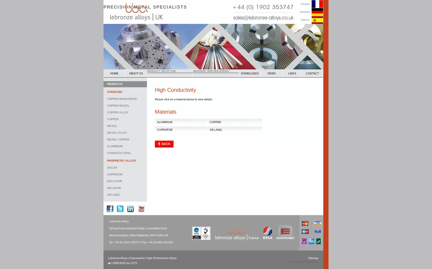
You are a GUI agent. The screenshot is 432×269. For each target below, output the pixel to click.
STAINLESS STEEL (119, 153)
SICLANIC (113, 194)
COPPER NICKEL (118, 105)
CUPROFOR (115, 174)
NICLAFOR (114, 188)
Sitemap (313, 258)
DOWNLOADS (250, 73)
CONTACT (312, 73)
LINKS (292, 73)
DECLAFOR (114, 181)
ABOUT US (136, 73)
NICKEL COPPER (118, 139)
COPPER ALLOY (117, 112)
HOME (114, 73)
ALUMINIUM (115, 146)
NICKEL (112, 126)
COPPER (113, 119)
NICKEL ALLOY (117, 132)
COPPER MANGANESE (122, 99)
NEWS (272, 73)
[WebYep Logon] (139, 263)
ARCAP (112, 167)
